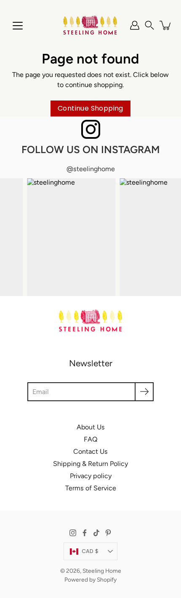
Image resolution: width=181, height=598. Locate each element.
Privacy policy (91, 476)
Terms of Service (90, 488)
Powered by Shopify (90, 579)
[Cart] (166, 25)
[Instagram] (73, 532)
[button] (149, 25)
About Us (91, 427)
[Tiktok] (96, 532)
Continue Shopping (90, 108)
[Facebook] (84, 532)
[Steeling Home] (90, 25)
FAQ (91, 439)
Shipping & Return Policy (90, 464)
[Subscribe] (144, 391)
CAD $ (90, 551)
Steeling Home (102, 570)
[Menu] (17, 25)
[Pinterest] (108, 532)
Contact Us (90, 451)
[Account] (134, 25)
